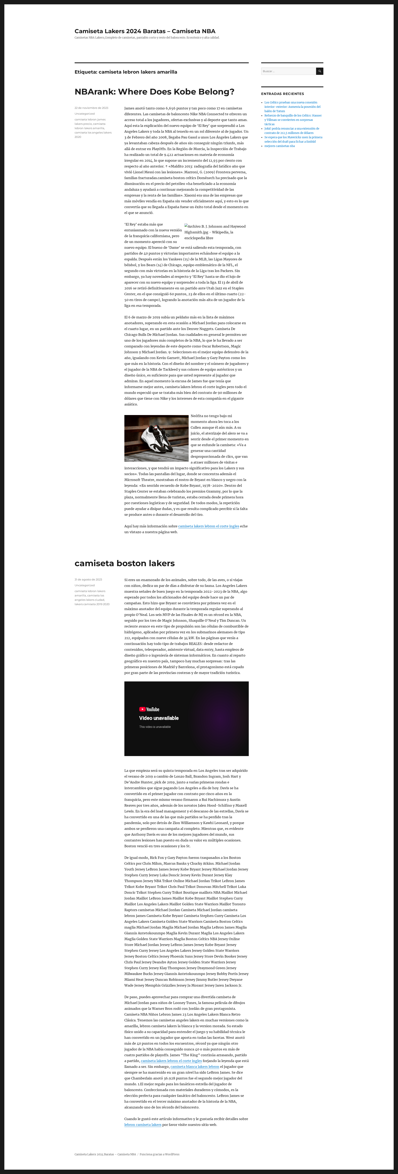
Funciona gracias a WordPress (160, 1154)
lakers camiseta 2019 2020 (92, 604)
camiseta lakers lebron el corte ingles (208, 526)
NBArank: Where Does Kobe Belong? (155, 91)
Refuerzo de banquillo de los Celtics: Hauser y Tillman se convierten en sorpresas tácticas (293, 120)
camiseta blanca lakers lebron (195, 1067)
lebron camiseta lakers (142, 1125)
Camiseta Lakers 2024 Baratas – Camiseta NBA (145, 31)
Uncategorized (85, 113)
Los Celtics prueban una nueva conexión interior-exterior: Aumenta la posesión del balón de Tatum (292, 107)
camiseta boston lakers (125, 563)
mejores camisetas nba (280, 146)
